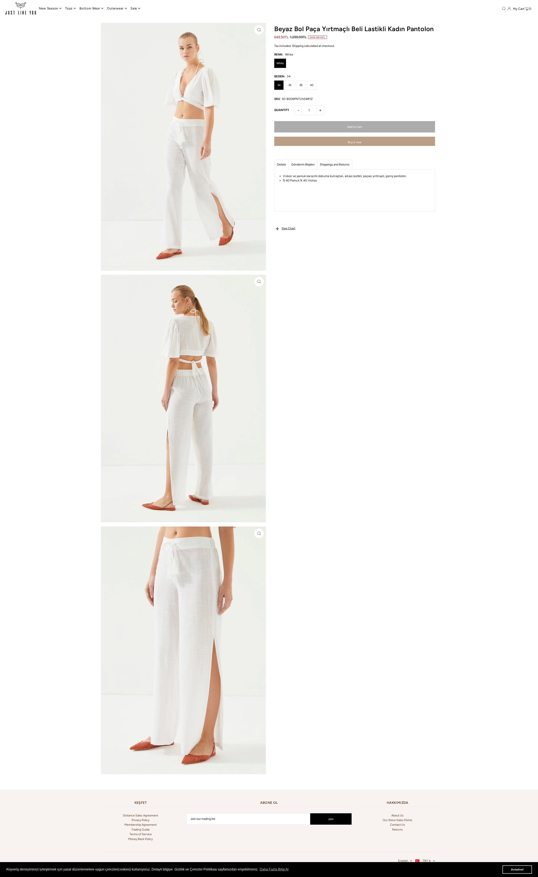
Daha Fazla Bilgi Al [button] (274, 869)
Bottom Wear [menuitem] (89, 8)
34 (279, 85)
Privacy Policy (140, 820)
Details (281, 164)
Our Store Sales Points (397, 820)
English (403, 861)
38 (300, 85)
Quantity (281, 110)
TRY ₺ (427, 861)
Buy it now (354, 142)
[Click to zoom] (259, 29)
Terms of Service (140, 834)
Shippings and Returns (334, 164)
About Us (397, 815)
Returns (397, 829)
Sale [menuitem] (134, 8)
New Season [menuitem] (48, 8)
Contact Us (397, 825)
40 (311, 85)
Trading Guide (140, 829)
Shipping (297, 46)
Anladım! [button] (517, 869)
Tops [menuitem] (69, 8)
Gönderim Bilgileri (303, 164)
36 (289, 85)
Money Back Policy (140, 839)
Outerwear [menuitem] (115, 8)
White (280, 63)
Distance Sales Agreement (140, 815)
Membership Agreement (140, 825)
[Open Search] (504, 8)
